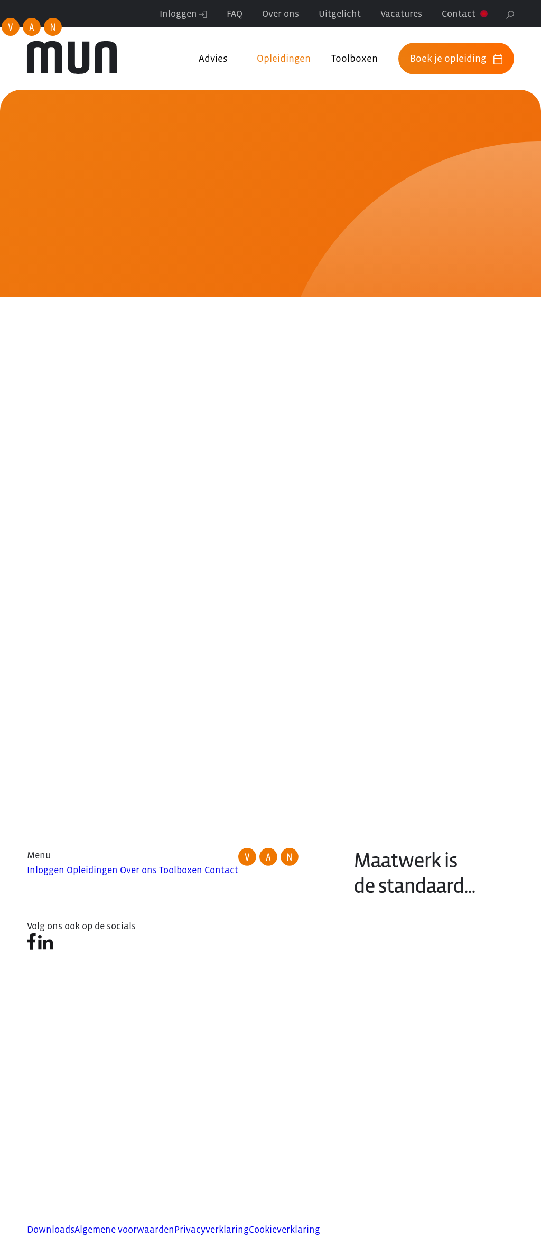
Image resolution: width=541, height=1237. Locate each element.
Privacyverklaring (211, 1229)
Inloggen (179, 13)
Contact (458, 13)
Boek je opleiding (448, 58)
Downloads (50, 1229)
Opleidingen (284, 58)
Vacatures (401, 13)
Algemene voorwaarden (124, 1229)
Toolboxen (354, 58)
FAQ (234, 13)
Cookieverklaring (284, 1229)
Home (25, 223)
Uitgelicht (340, 13)
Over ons (280, 13)
